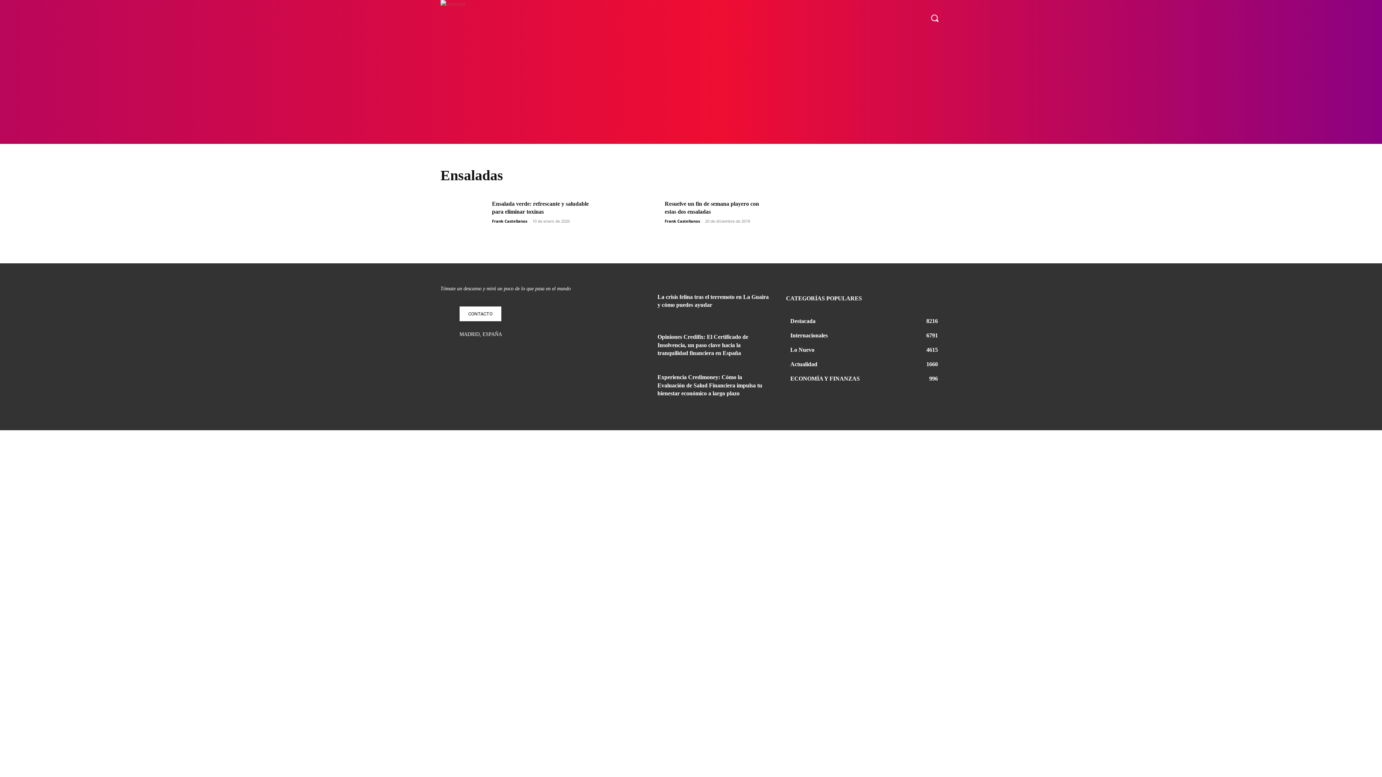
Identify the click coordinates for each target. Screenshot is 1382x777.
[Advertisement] (691, 90)
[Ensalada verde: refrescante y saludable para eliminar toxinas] (464, 216)
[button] (934, 18)
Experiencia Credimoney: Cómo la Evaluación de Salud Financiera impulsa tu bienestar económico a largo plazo (710, 385)
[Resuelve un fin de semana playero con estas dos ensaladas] (636, 216)
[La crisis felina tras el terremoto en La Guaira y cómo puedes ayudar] (632, 305)
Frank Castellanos (509, 221)
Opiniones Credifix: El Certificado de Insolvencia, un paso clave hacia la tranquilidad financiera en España (703, 345)
